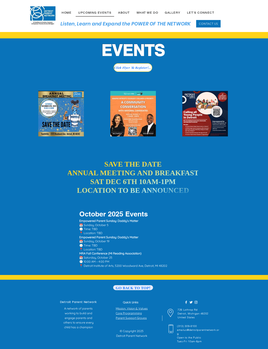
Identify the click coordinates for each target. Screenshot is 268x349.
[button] (124, 13)
